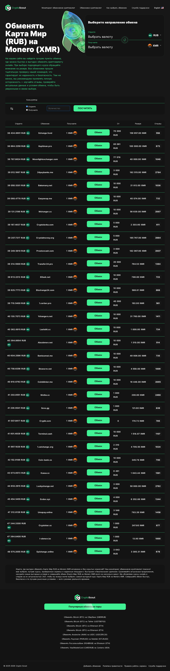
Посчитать (85, 108)
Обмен (98, 132)
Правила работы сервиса (135, 666)
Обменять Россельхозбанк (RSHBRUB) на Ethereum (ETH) (85, 643)
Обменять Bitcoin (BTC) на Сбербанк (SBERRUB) (85, 617)
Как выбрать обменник (117, 8)
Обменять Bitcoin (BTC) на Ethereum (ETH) (85, 626)
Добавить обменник (92, 666)
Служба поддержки (140, 8)
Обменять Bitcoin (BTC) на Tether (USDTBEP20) (85, 621)
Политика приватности (112, 666)
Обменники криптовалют (91, 8)
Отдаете (32, 106)
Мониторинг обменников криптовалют (58, 8)
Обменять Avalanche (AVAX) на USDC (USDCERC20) (85, 634)
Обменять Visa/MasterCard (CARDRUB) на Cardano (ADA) (85, 648)
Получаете (33, 110)
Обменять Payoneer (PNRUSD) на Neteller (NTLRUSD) (85, 639)
